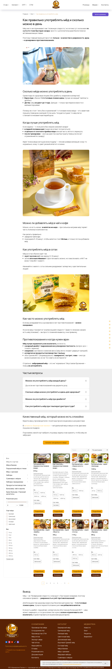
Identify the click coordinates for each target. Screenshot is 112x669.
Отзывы (34, 649)
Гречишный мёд (64, 631)
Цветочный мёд (64, 637)
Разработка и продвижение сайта (15, 651)
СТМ (31, 5)
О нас (6, 5)
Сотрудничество (37, 631)
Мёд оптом (35, 637)
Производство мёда (39, 628)
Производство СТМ (38, 633)
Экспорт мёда (36, 640)
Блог (32, 14)
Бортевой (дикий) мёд (66, 642)
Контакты (104, 5)
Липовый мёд (63, 633)
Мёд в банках (63, 649)
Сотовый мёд (63, 646)
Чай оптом (35, 642)
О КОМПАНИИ (37, 624)
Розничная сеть (37, 651)
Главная (25, 14)
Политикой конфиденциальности (72, 664)
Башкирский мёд (64, 628)
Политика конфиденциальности (16, 646)
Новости (87, 628)
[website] (6, 642)
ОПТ (23, 5)
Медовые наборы (64, 654)
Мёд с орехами (63, 651)
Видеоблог (88, 637)
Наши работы (36, 646)
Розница (86, 5)
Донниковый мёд (64, 640)
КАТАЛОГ (62, 624)
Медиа (94, 5)
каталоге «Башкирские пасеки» (37, 425)
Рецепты (87, 633)
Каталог (15, 5)
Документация (37, 654)
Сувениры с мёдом (65, 658)
